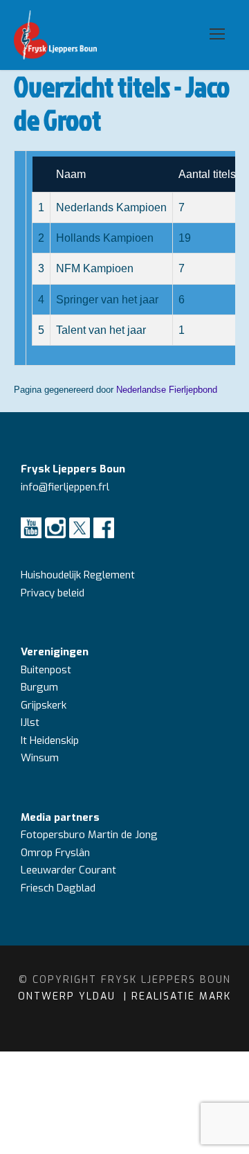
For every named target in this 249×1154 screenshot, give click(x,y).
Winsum (40, 758)
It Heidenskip (50, 740)
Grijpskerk (43, 705)
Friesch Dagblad (59, 888)
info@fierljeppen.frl (65, 487)
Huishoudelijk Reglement (79, 575)
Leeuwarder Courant (70, 870)
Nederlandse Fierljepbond (166, 389)
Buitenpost (46, 670)
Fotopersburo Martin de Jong (89, 835)
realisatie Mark (181, 996)
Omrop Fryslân (57, 853)
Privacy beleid (52, 593)
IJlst (30, 722)
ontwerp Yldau (69, 996)
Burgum (39, 687)
